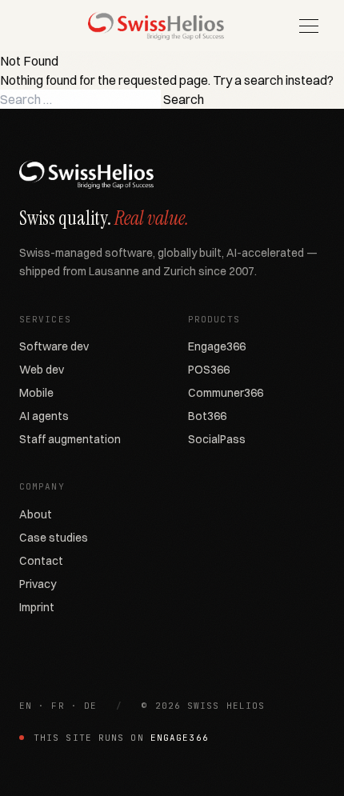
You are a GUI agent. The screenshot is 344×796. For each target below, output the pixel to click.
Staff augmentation (70, 439)
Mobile (36, 393)
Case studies (53, 537)
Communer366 (225, 393)
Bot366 (207, 416)
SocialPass (217, 439)
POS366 (209, 369)
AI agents (44, 416)
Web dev (41, 369)
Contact (41, 561)
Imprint (36, 607)
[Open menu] (309, 26)
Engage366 (217, 346)
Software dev (54, 346)
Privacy (37, 584)
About (35, 514)
